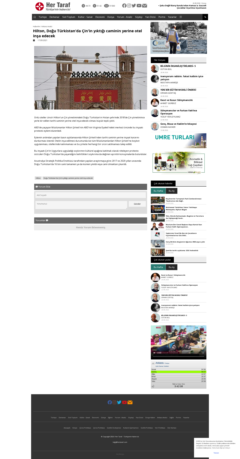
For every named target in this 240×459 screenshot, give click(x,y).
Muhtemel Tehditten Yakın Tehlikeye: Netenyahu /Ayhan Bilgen (181, 208)
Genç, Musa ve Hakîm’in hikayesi (178, 123)
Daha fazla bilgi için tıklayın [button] (221, 448)
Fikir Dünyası (159, 60)
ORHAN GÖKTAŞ (168, 93)
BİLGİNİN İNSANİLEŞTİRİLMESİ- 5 (178, 66)
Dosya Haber (150, 417)
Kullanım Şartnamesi (130, 428)
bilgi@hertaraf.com (120, 442)
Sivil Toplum (68, 16)
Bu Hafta (158, 190)
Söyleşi (138, 16)
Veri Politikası (160, 428)
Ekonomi (100, 16)
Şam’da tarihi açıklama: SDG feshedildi (182, 250)
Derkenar (54, 16)
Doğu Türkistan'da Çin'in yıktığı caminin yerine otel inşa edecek (68, 178)
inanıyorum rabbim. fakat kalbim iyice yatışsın (180, 305)
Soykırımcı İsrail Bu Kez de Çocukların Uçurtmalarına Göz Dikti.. (181, 234)
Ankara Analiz (162, 417)
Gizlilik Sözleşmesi (114, 428)
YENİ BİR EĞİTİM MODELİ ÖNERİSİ (178, 89)
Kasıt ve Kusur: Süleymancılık (176, 100)
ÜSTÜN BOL (166, 69)
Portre (161, 16)
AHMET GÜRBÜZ (168, 103)
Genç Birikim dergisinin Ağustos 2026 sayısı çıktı (185, 242)
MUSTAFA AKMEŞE (169, 82)
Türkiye (43, 16)
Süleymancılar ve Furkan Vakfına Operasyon (179, 285)
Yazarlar (172, 16)
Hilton (38, 178)
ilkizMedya (120, 454)
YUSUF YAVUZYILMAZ (170, 116)
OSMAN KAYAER (167, 127)
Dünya (110, 16)
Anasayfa (67, 428)
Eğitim (110, 417)
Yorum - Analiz (124, 16)
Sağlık (171, 417)
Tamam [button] (216, 453)
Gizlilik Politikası (147, 428)
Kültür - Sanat (85, 16)
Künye (74, 428)
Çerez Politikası (85, 428)
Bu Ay (172, 190)
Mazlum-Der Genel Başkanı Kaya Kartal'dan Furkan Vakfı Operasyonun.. (184, 226)
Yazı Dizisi (150, 16)
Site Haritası (171, 428)
